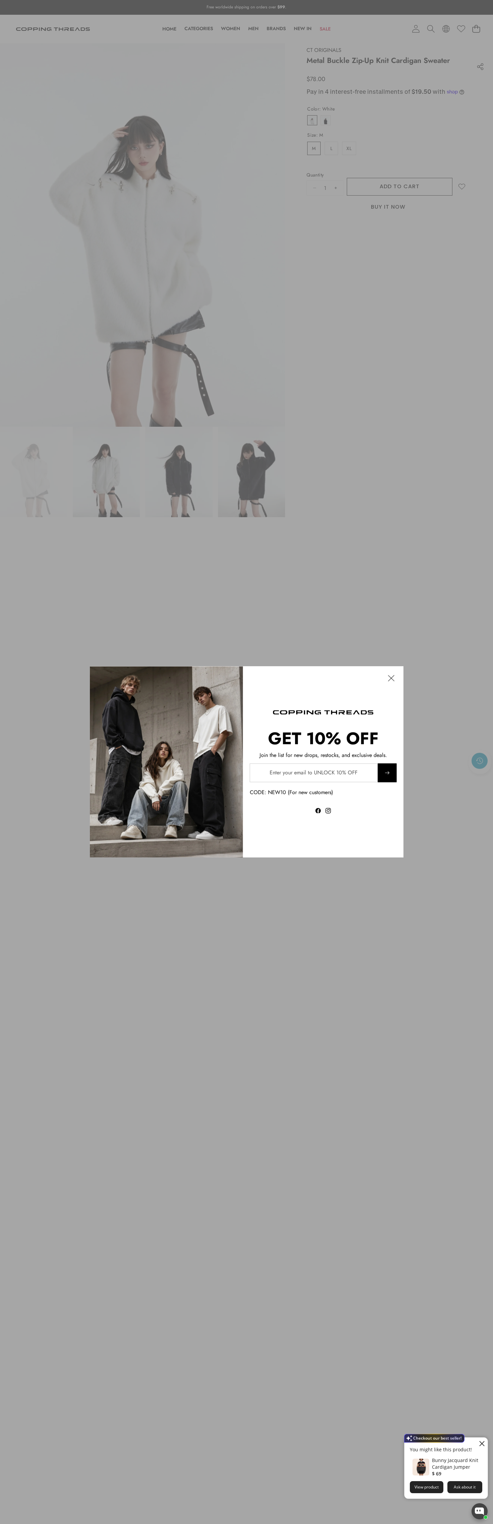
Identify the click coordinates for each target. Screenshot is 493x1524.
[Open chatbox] (480, 1511)
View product (427, 1487)
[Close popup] (482, 1443)
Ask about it (465, 1487)
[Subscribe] (387, 772)
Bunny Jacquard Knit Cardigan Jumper (455, 1463)
